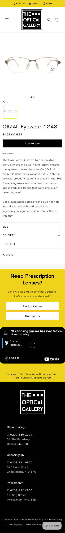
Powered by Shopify (36, 519)
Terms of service (33, 524)
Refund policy (55, 519)
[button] (7, 20)
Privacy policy (15, 524)
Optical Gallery (18, 519)
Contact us (32, 316)
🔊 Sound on (12, 357)
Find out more (32, 306)
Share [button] (9, 254)
